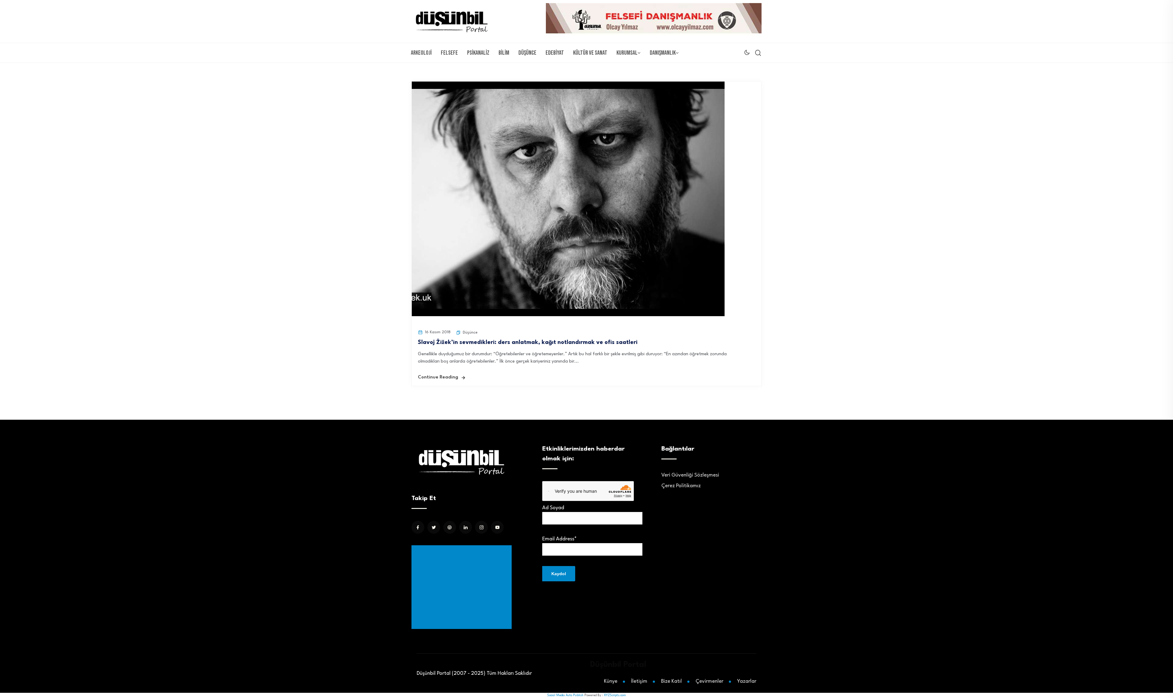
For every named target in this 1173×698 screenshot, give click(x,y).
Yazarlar (746, 681)
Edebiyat (555, 53)
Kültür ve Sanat (590, 53)
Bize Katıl (671, 681)
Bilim (504, 53)
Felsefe (449, 53)
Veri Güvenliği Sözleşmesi (690, 475)
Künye (610, 681)
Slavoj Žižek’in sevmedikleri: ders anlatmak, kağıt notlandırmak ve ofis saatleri (528, 342)
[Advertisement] (463, 587)
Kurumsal (627, 53)
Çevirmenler (709, 681)
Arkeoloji (421, 53)
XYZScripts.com (615, 695)
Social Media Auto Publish (565, 695)
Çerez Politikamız (681, 485)
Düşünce (527, 53)
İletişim (639, 681)
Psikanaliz (478, 53)
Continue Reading (438, 377)
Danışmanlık (663, 53)
